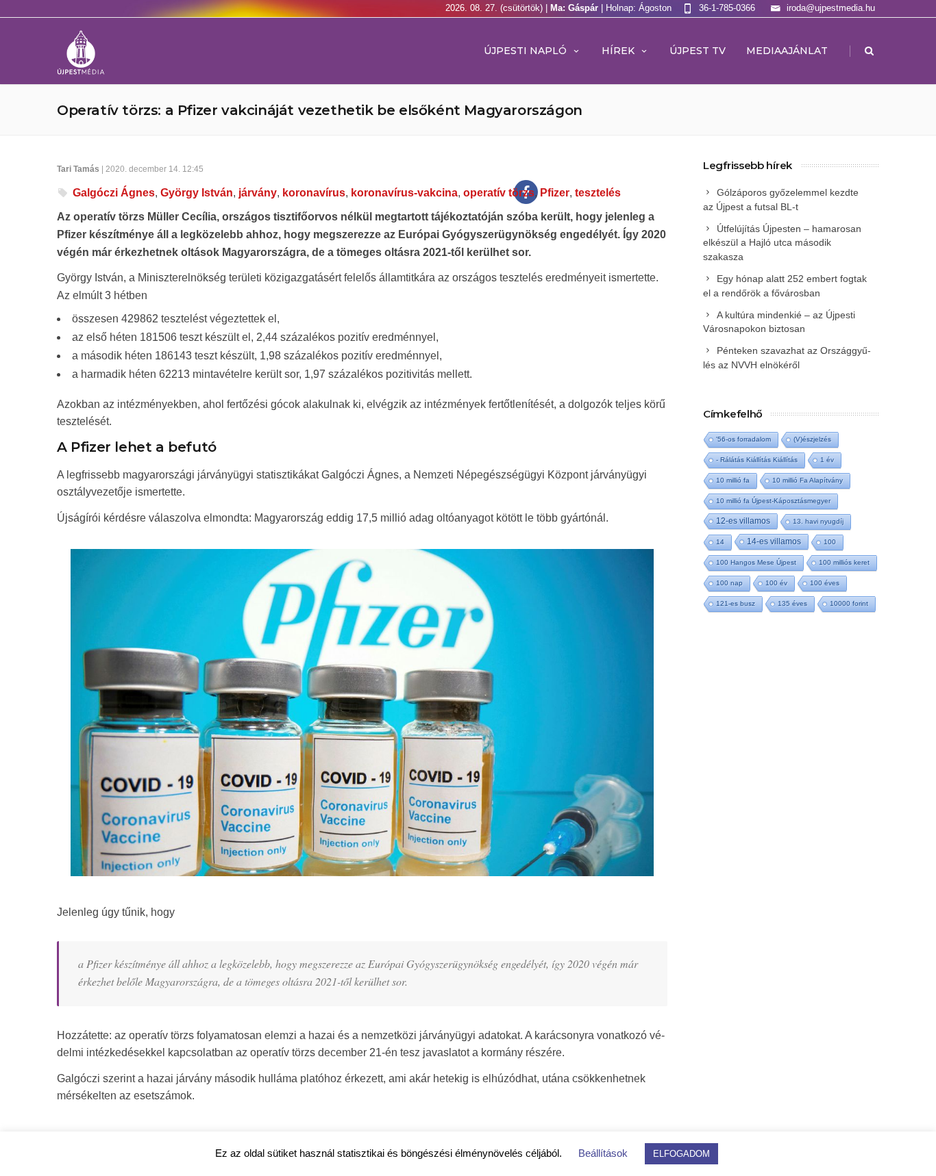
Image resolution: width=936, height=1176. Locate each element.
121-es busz (735, 603)
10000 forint (849, 603)
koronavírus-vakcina (404, 193)
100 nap (729, 583)
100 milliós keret (844, 562)
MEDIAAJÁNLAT (787, 50)
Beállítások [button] (603, 1153)
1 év (827, 459)
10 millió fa (733, 480)
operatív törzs (498, 193)
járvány (257, 193)
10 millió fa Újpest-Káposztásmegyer (773, 500)
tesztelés (598, 193)
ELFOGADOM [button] (681, 1154)
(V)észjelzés (812, 439)
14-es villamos (774, 541)
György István (196, 193)
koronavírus (313, 193)
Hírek (618, 50)
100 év (776, 583)
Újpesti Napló (525, 50)
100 (830, 542)
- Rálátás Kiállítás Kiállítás (757, 459)
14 (720, 542)
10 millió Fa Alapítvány (807, 480)
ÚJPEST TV (697, 50)
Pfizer (554, 193)
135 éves (792, 603)
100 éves (824, 583)
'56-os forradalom (743, 439)
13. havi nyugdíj (818, 521)
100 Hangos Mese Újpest (756, 562)
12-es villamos (743, 520)
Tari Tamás (78, 169)
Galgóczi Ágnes (114, 193)
